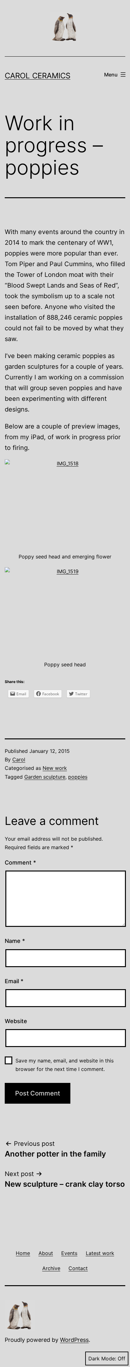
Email (14, 981)
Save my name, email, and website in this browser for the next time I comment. (64, 1064)
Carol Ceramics (37, 75)
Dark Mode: (102, 1358)
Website (16, 1021)
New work (55, 768)
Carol (18, 759)
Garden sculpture (44, 777)
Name (15, 941)
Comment (20, 862)
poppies (77, 777)
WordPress (74, 1339)
